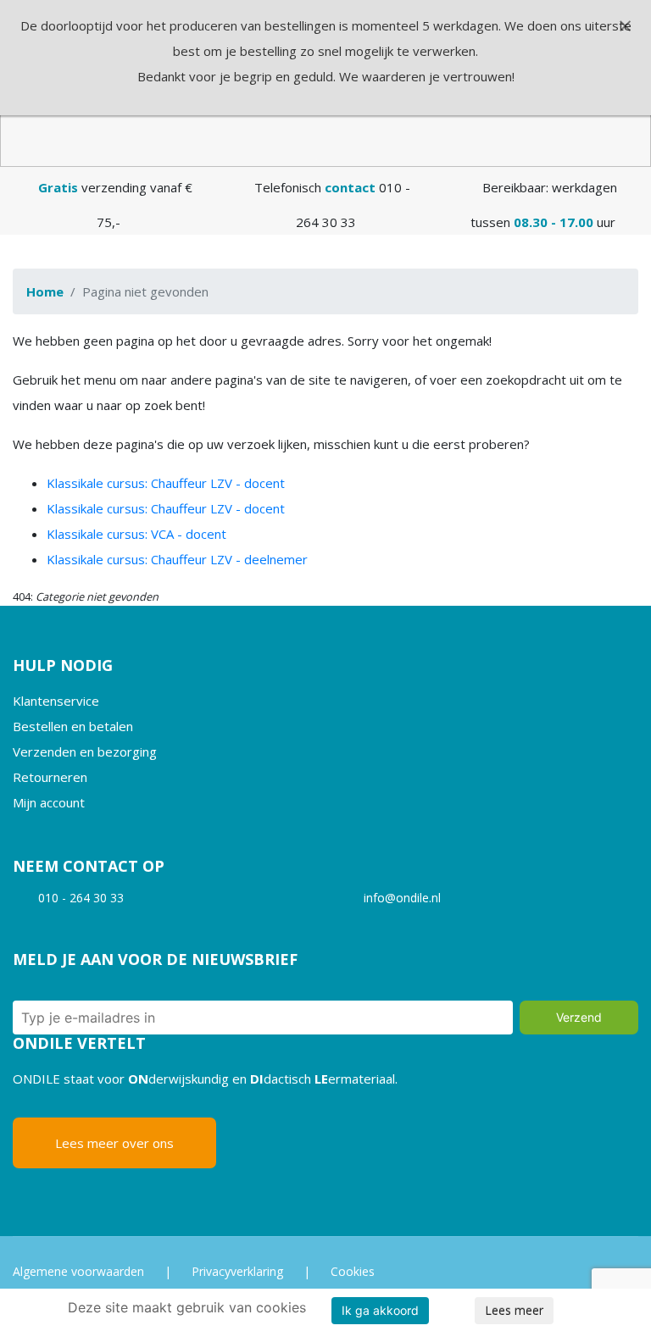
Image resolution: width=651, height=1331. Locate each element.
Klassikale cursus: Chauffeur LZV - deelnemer (177, 559)
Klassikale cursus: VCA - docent (136, 533)
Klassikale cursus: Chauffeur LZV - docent (166, 482)
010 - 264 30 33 (81, 898)
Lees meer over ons (114, 1142)
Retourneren (50, 776)
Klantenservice (56, 700)
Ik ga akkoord (380, 1310)
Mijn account (49, 802)
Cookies (353, 1271)
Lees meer (514, 1310)
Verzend (579, 1017)
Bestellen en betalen (73, 726)
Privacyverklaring (237, 1271)
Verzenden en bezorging (85, 751)
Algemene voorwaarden (78, 1271)
